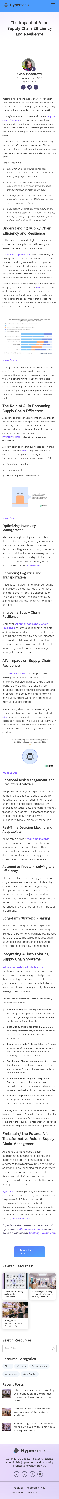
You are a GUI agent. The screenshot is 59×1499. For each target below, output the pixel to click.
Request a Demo (25, 1252)
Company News (39, 1366)
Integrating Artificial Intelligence (23, 967)
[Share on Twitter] (29, 87)
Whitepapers (11, 1374)
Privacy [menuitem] (33, 1492)
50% (4, 717)
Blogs (8, 1366)
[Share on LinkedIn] (36, 87)
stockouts (33, 565)
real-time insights (38, 838)
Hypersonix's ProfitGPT (21, 1218)
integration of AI (18, 673)
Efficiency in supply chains (16, 254)
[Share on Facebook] (23, 87)
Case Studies (29, 1374)
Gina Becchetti (29, 74)
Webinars (21, 1366)
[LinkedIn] (29, 65)
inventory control (11, 437)
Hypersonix (8, 1191)
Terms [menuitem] (45, 1492)
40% (23, 450)
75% (38, 287)
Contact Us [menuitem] (17, 1492)
